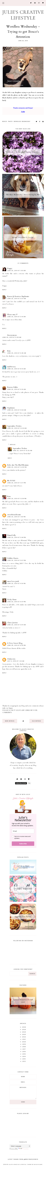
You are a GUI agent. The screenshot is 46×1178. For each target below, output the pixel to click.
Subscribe (23, 844)
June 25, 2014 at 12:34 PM (16, 498)
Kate (9, 496)
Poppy (9, 268)
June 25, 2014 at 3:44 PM (16, 537)
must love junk (13, 581)
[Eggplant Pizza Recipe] (23, 929)
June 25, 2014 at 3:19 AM (16, 316)
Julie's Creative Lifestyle (23, 15)
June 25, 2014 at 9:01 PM (16, 602)
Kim (8, 351)
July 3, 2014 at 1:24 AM (15, 661)
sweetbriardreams (14, 515)
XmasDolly (11, 535)
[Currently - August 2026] (23, 901)
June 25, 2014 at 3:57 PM (16, 560)
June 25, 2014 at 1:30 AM (16, 270)
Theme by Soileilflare (34, 1164)
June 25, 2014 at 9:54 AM (16, 410)
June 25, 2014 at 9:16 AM (16, 389)
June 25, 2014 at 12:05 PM (17, 467)
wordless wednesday (22, 121)
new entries (9, 721)
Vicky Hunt (12, 599)
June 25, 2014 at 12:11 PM (16, 483)
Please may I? (12, 314)
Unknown (11, 659)
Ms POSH (11, 481)
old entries (36, 721)
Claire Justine (12, 623)
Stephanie (11, 408)
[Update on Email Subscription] (23, 874)
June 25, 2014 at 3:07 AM (16, 298)
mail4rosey (11, 367)
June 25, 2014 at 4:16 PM (16, 583)
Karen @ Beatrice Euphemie (18, 296)
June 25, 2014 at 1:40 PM (16, 517)
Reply (4, 290)
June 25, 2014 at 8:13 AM (16, 369)
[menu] (3, 3)
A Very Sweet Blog (15, 643)
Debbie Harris (12, 558)
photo (10, 121)
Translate (26, 1149)
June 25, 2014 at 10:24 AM (17, 428)
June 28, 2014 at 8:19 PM (16, 645)
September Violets (14, 426)
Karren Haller (12, 387)
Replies (13, 444)
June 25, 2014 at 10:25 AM (22, 450)
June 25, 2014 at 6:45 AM (16, 353)
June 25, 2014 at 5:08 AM (11, 337)
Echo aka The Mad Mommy (18, 465)
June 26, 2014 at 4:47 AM (16, 625)
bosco (4, 121)
